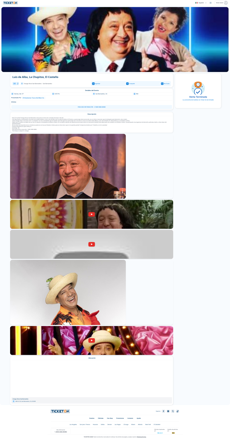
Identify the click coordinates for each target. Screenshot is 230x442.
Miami (133, 424)
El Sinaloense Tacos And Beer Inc (33, 98)
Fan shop (110, 418)
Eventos (91, 418)
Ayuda (139, 418)
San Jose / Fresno (85, 424)
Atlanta (140, 424)
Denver (109, 424)
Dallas (103, 424)
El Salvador (157, 424)
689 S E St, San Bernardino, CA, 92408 (25, 401)
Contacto (130, 418)
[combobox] (200, 3)
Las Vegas (118, 424)
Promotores (120, 418)
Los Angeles (73, 424)
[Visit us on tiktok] (177, 411)
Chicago (126, 424)
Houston (95, 424)
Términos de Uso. (141, 437)
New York (148, 424)
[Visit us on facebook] (163, 411)
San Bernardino (47, 83)
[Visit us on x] (173, 411)
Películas (100, 418)
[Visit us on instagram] (168, 411)
